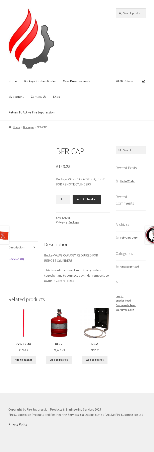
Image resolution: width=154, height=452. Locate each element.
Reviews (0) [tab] (16, 259)
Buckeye (28, 127)
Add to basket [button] (23, 359)
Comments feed (126, 305)
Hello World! (127, 181)
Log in (119, 296)
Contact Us (38, 97)
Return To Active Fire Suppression (31, 112)
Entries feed (123, 300)
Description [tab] (16, 247)
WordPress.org (125, 310)
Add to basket (87, 199)
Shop (56, 97)
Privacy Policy (17, 424)
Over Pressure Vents (76, 81)
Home (12, 81)
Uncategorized (129, 266)
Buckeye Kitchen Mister (40, 81)
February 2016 (129, 237)
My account (16, 97)
